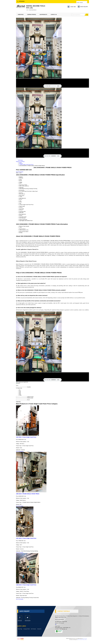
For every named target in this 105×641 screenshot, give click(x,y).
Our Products (43, 14)
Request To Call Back (20, 161)
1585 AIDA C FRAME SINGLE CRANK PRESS (27, 493)
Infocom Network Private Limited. (82, 639)
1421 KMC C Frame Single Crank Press (26, 437)
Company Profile (31, 14)
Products (21, 163)
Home (20, 162)
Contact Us (54, 14)
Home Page (20, 14)
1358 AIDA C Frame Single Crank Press (26, 584)
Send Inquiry (20, 160)
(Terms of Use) (85, 638)
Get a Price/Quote (19, 171)
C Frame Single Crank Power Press (26, 164)
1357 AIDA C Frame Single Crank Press (26, 538)
